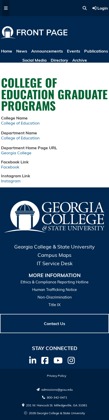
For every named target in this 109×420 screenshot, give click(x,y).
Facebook (10, 166)
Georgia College (16, 152)
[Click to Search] (84, 8)
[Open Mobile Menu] (6, 8)
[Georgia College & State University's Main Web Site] (54, 231)
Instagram (11, 180)
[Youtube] (58, 360)
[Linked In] (32, 360)
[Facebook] (44, 360)
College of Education (20, 123)
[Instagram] (71, 360)
